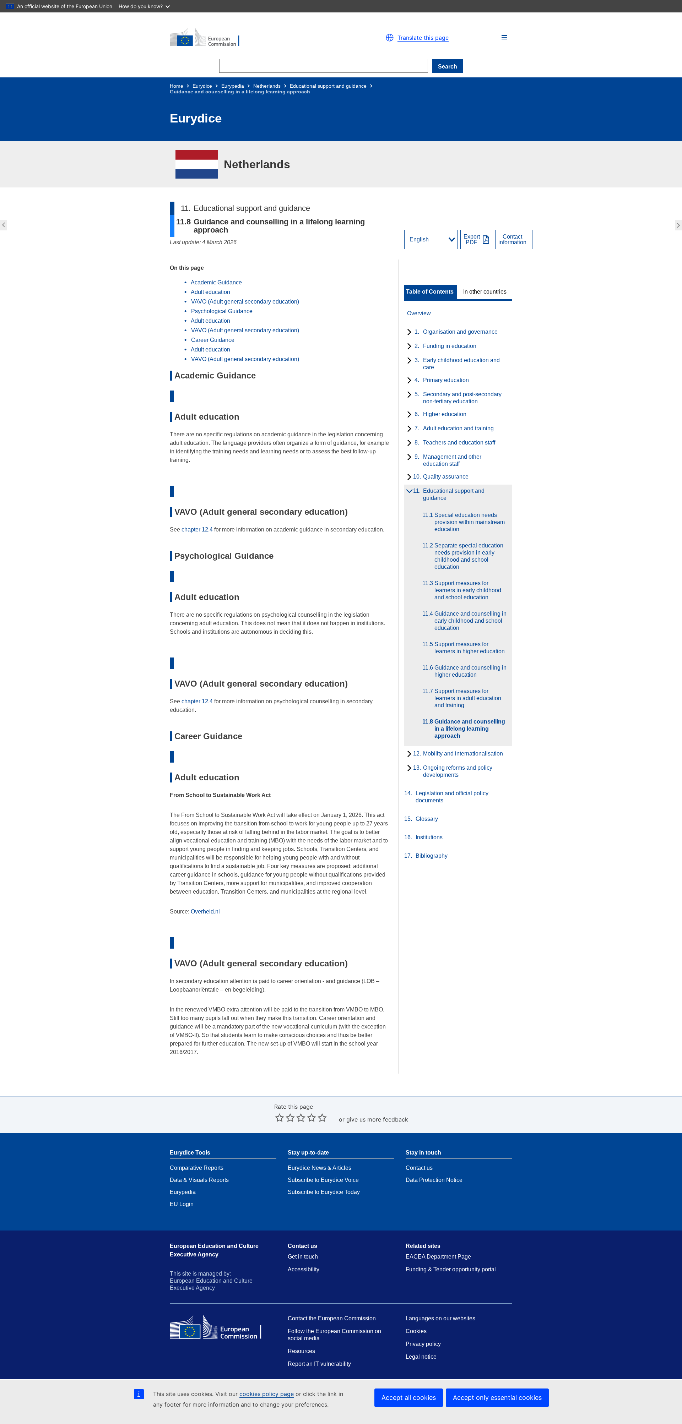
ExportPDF (472, 239)
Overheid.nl (205, 912)
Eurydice (202, 86)
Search (447, 67)
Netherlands (267, 86)
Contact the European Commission (332, 1318)
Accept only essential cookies (497, 1397)
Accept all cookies (408, 1397)
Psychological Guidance (222, 311)
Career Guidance (212, 340)
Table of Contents (430, 292)
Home (176, 86)
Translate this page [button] (423, 37)
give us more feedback (377, 1119)
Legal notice (421, 1357)
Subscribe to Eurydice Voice (323, 1180)
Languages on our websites (440, 1318)
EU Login (182, 1204)
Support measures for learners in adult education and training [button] (2, 225)
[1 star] (279, 1117)
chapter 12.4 (197, 530)
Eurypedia (232, 86)
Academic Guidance (216, 282)
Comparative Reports (196, 1168)
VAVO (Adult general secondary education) (245, 302)
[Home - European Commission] (252, 37)
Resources (301, 1351)
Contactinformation (512, 239)
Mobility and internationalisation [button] (679, 225)
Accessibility (303, 1269)
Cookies (416, 1331)
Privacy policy (423, 1344)
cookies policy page (266, 1393)
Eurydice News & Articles (319, 1168)
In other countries (485, 292)
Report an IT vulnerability (319, 1364)
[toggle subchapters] (408, 333)
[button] (504, 37)
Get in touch (303, 1257)
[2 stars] (285, 1117)
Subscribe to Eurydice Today (324, 1192)
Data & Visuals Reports (199, 1180)
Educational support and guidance (328, 86)
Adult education (210, 292)
